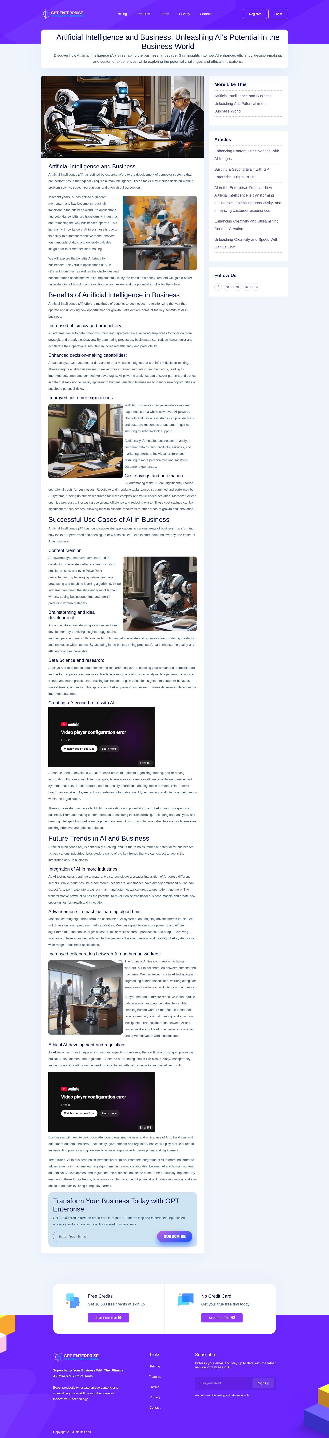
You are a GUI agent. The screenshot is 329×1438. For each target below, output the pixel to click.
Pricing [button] (122, 14)
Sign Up (263, 1383)
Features (155, 1377)
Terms (155, 1387)
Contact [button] (206, 14)
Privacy (155, 1397)
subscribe (175, 1236)
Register (255, 14)
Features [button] (143, 14)
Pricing (155, 1366)
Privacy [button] (184, 14)
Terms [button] (164, 14)
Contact (155, 1407)
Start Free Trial (106, 1318)
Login (278, 14)
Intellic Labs (83, 1432)
